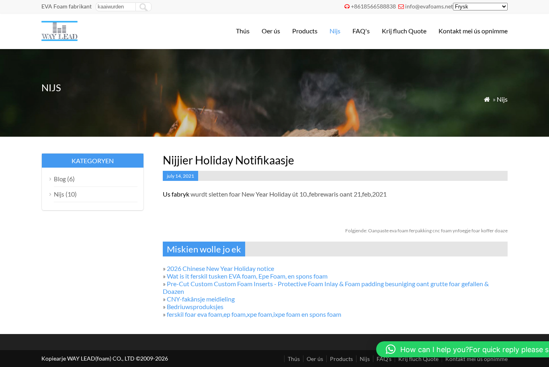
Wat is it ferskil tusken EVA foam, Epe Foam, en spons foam (247, 276)
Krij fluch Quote (404, 31)
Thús (243, 31)
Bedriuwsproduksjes (195, 306)
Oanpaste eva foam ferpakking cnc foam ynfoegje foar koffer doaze (426, 231)
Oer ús (271, 31)
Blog (60, 178)
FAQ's (361, 31)
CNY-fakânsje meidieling (201, 299)
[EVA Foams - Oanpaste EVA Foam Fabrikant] (59, 38)
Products (305, 31)
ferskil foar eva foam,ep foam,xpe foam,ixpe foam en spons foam (254, 314)
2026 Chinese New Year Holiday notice (220, 268)
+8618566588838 (373, 6)
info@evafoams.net (429, 6)
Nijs (335, 31)
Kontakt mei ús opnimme (473, 31)
